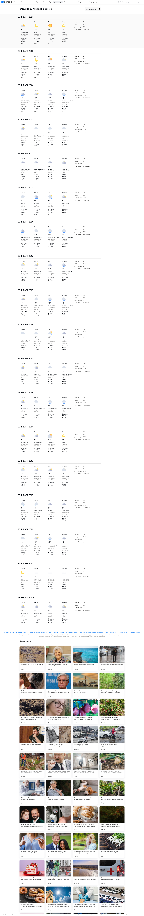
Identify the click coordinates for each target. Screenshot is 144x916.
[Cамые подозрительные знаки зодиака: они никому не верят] (85, 765)
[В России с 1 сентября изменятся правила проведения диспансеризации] (32, 792)
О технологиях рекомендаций (108, 914)
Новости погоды (111, 632)
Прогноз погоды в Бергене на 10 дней (91, 632)
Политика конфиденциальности (92, 914)
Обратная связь (120, 914)
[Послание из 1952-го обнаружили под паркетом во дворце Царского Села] (32, 658)
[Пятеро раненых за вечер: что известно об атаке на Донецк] (112, 872)
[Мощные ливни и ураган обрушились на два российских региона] (112, 738)
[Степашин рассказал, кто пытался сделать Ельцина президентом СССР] (58, 765)
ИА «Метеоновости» (137, 914)
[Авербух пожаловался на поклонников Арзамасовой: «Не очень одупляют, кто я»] (32, 818)
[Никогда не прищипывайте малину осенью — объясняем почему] (112, 711)
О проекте (80, 914)
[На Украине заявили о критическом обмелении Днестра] (85, 872)
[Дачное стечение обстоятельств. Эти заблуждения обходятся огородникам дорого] (32, 765)
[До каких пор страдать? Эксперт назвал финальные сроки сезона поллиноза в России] (85, 845)
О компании (8, 914)
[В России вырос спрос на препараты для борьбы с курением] (32, 845)
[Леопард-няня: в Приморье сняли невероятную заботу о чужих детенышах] (112, 685)
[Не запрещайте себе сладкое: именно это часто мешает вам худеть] (32, 872)
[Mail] (2, 2)
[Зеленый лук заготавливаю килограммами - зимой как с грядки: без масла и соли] (112, 845)
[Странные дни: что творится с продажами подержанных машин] (112, 899)
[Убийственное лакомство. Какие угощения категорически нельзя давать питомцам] (32, 685)
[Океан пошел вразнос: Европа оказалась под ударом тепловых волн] (85, 658)
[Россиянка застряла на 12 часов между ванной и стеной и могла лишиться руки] (85, 899)
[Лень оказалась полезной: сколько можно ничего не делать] (85, 792)
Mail (3, 914)
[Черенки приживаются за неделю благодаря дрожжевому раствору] (112, 792)
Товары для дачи (135, 632)
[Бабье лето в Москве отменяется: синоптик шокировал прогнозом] (112, 658)
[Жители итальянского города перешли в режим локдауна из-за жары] (58, 899)
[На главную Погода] (8, 2)
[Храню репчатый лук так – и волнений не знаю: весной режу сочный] (112, 765)
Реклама (14, 914)
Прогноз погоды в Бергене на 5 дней (40, 632)
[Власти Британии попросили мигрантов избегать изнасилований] (85, 685)
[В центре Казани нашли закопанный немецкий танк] (58, 738)
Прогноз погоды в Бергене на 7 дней (65, 632)
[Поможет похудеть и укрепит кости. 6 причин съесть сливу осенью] (85, 711)
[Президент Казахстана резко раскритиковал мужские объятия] (58, 685)
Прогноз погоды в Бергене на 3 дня (15, 632)
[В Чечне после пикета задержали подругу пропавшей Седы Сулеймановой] (58, 711)
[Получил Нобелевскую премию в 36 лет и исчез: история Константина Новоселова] (32, 738)
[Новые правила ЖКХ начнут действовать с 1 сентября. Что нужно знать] (58, 818)
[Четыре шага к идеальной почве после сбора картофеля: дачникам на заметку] (32, 711)
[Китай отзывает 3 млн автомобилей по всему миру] (85, 738)
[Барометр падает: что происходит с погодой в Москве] (58, 872)
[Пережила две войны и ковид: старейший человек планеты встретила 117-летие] (58, 658)
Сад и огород (123, 632)
